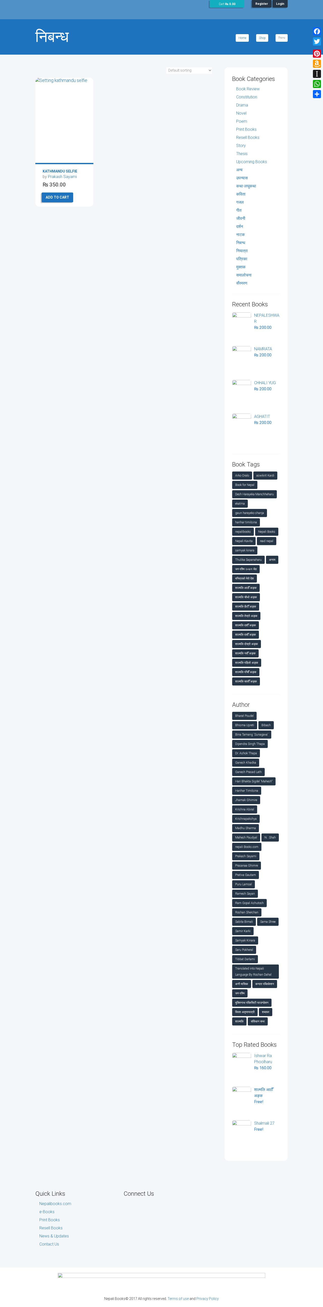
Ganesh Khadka (245, 762)
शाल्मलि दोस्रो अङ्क (246, 644)
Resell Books (247, 137)
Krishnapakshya (246, 819)
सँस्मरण (241, 283)
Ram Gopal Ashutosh (249, 903)
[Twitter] (317, 41)
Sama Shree (268, 922)
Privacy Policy (207, 1299)
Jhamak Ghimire (246, 800)
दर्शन (239, 226)
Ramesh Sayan (245, 893)
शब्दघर (265, 1012)
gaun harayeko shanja (249, 513)
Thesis (242, 153)
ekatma (240, 503)
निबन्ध (240, 242)
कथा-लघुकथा (246, 186)
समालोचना (244, 275)
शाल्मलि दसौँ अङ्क (245, 634)
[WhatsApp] (317, 84)
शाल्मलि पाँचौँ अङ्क (245, 672)
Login (280, 4)
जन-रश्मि (240, 993)
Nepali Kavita (244, 541)
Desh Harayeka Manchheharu (254, 494)
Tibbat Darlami (245, 959)
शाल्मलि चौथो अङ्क (246, 597)
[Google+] (317, 48)
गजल (240, 202)
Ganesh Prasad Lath (248, 772)
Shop (262, 38)
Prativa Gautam (245, 875)
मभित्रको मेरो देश (244, 578)
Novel (241, 113)
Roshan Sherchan (246, 912)
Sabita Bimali (244, 922)
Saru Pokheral (244, 950)
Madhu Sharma (245, 828)
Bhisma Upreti (244, 725)
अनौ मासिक (241, 984)
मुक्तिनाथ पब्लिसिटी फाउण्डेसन (251, 1002)
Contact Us (49, 1244)
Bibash (266, 725)
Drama (242, 105)
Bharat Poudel (244, 716)
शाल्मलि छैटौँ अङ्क (245, 606)
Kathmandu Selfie (60, 171)
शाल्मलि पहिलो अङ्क (246, 663)
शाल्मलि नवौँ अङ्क (245, 653)
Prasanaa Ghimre (246, 865)
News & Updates (54, 1236)
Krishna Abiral (244, 809)
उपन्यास (242, 178)
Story (241, 145)
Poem (241, 121)
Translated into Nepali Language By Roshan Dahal (253, 971)
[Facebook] (317, 31)
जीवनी (240, 218)
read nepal (266, 541)
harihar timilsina (246, 522)
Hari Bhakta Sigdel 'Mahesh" (254, 781)
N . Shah (270, 837)
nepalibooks (243, 531)
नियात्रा (242, 250)
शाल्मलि (239, 1021)
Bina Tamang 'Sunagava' (251, 734)
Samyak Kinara (245, 940)
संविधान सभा (258, 1021)
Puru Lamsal (243, 884)
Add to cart (57, 197)
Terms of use (178, 1299)
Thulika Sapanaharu (248, 560)
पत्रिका (241, 258)
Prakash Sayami (62, 176)
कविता (241, 194)
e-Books (47, 1211)
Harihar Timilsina (246, 790)
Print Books (246, 129)
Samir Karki (243, 931)
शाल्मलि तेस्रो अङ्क (246, 616)
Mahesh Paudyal (246, 837)
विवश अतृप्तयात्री (245, 1012)
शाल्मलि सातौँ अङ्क (246, 681)
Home (242, 38)
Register (261, 4)
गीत (238, 210)
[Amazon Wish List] (317, 64)
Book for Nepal (244, 485)
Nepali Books (266, 531)
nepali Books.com (246, 847)
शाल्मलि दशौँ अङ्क (245, 625)
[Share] (317, 94)
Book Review (248, 89)
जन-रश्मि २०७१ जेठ (246, 569)
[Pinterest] (317, 54)
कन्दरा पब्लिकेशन (264, 984)
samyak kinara (244, 550)
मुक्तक (241, 267)
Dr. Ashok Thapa (246, 753)
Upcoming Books (251, 161)
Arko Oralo (242, 475)
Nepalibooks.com (55, 1203)
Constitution (246, 97)
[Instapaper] (317, 74)
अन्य (239, 169)
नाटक (240, 234)
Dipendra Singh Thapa (250, 744)
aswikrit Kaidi (265, 475)
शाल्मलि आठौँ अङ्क (246, 588)
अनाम (272, 560)
